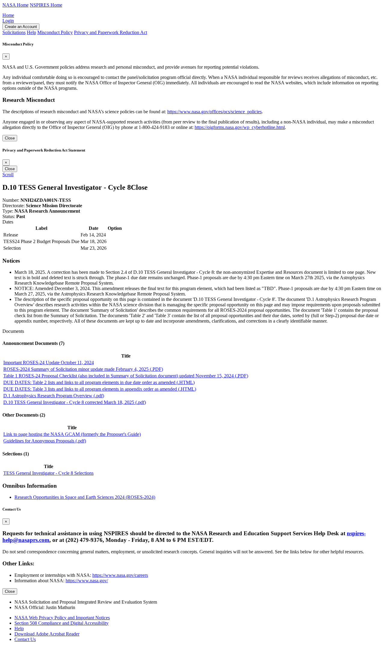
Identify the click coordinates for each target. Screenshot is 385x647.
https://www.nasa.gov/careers (120, 575)
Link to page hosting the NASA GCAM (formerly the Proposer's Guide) (72, 434)
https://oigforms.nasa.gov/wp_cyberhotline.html (240, 127)
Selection (12, 248)
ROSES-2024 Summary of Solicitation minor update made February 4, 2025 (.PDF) (83, 369)
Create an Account (21, 26)
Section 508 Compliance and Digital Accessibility (61, 623)
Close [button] (139, 187)
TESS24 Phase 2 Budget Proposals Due (41, 241)
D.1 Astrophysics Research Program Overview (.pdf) (53, 395)
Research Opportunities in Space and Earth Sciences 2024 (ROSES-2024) (84, 497)
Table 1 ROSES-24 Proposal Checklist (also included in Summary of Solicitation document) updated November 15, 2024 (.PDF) (125, 375)
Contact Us (25, 639)
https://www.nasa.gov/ (87, 580)
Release (10, 234)
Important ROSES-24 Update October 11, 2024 (48, 362)
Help (19, 628)
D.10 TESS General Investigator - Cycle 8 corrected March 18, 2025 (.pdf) (74, 402)
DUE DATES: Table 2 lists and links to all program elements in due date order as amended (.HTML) (99, 382)
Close (10, 138)
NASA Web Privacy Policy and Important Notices (62, 617)
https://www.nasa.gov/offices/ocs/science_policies (214, 111)
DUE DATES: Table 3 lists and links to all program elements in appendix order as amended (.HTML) (99, 389)
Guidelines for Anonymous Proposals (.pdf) (44, 440)
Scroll (8, 174)
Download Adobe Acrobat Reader (46, 633)
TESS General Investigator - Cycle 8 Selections (48, 473)
